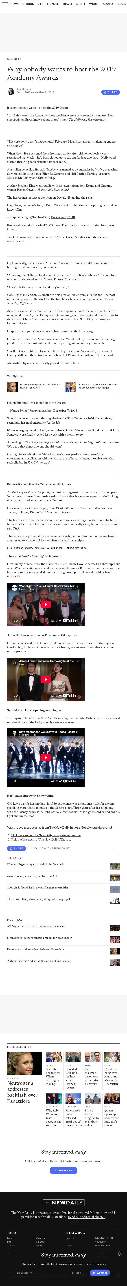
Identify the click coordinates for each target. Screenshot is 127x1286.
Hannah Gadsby (45, 169)
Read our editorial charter (86, 1217)
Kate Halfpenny (24, 89)
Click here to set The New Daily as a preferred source (46, 835)
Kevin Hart (23, 153)
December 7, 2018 (63, 217)
